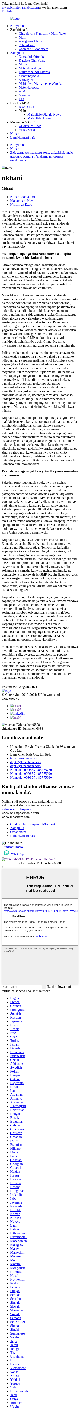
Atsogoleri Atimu (30, 41)
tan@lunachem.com (23, 758)
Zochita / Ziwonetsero (33, 49)
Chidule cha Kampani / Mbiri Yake (42, 33)
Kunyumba (17, 26)
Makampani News (22, 200)
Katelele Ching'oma (32, 60)
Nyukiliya (25, 95)
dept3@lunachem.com (25, 766)
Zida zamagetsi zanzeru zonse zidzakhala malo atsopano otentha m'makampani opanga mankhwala (41, 156)
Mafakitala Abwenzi (41, 118)
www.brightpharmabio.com (20, 7)
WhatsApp (18, 854)
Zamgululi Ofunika (32, 56)
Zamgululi (17, 53)
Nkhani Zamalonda (23, 197)
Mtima (23, 64)
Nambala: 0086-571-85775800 (31, 773)
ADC (22, 91)
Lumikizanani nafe (22, 137)
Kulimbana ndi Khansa (34, 72)
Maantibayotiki (29, 76)
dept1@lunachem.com (25, 762)
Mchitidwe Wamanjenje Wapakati (41, 83)
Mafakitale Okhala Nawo (44, 114)
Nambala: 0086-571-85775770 (31, 770)
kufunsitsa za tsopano (16, 809)
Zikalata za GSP (30, 126)
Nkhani (15, 133)
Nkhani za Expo (21, 204)
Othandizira (27, 45)
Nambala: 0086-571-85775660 (31, 777)
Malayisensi (27, 130)
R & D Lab (26, 107)
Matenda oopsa (29, 87)
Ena (21, 99)
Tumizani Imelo (12, 847)
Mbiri (22, 37)
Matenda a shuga (30, 68)
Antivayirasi (27, 80)
